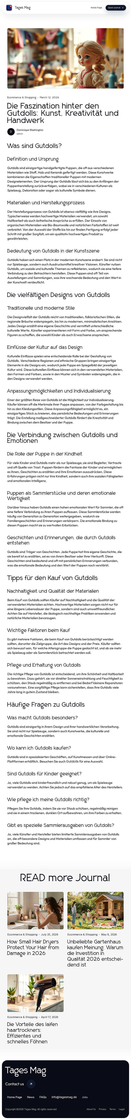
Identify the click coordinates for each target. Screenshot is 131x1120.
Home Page (14, 1097)
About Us (91, 1109)
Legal (121, 1109)
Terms (112, 1109)
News (30, 1097)
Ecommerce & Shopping (21, 97)
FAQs (42, 1097)
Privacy (102, 1109)
